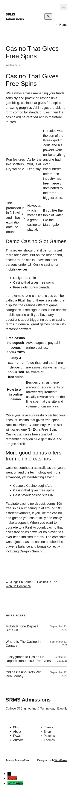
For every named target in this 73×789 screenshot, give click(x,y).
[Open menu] (63, 7)
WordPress (60, 760)
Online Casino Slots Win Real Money (24, 674)
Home (63, 24)
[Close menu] (48, 16)
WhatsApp (15, 783)
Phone (12, 778)
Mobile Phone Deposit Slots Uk (22, 628)
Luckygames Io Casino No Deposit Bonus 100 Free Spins (28, 659)
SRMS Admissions (28, 700)
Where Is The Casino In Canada (23, 643)
